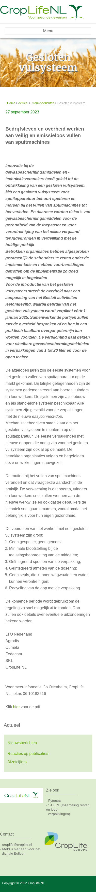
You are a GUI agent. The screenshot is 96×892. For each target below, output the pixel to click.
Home (11, 103)
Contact (7, 834)
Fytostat (54, 801)
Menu (48, 31)
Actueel (23, 103)
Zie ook (52, 790)
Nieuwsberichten (43, 103)
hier (16, 707)
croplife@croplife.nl (17, 845)
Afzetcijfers (17, 762)
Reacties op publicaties (27, 753)
